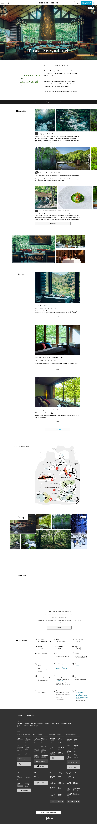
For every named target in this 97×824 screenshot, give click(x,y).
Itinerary (34, 102)
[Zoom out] (77, 502)
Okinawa (25, 726)
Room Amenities (79, 692)
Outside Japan (34, 726)
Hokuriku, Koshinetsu (37, 723)
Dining (47, 102)
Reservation (60, 680)
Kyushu (19, 726)
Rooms (53, 102)
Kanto (47, 723)
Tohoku (26, 723)
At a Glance (68, 102)
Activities (41, 102)
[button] (58, 301)
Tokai (52, 723)
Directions (60, 102)
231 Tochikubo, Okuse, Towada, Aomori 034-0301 (59, 614)
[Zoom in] (77, 498)
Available (78, 665)
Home (27, 102)
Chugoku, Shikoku (66, 723)
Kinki (57, 723)
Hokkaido (19, 723)
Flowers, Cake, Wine (63, 668)
